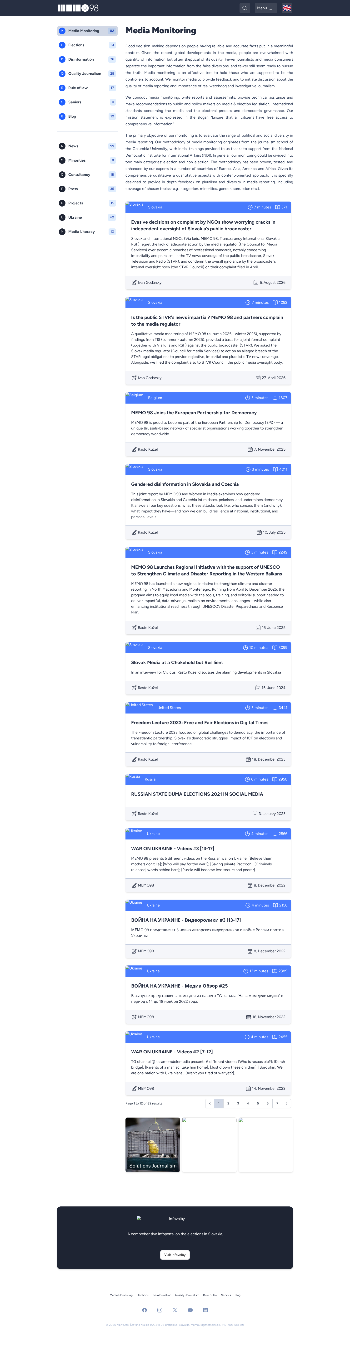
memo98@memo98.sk (205, 1324)
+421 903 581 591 (232, 1324)
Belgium (155, 397)
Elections (142, 1295)
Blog (237, 1295)
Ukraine (153, 833)
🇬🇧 (287, 8)
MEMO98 (146, 885)
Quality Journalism (187, 1295)
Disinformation (161, 1295)
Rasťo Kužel (148, 449)
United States (169, 707)
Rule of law (210, 1295)
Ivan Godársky (149, 282)
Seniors (226, 1295)
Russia (150, 779)
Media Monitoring (121, 1295)
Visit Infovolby (175, 1255)
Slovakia (155, 207)
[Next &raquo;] (286, 1103)
